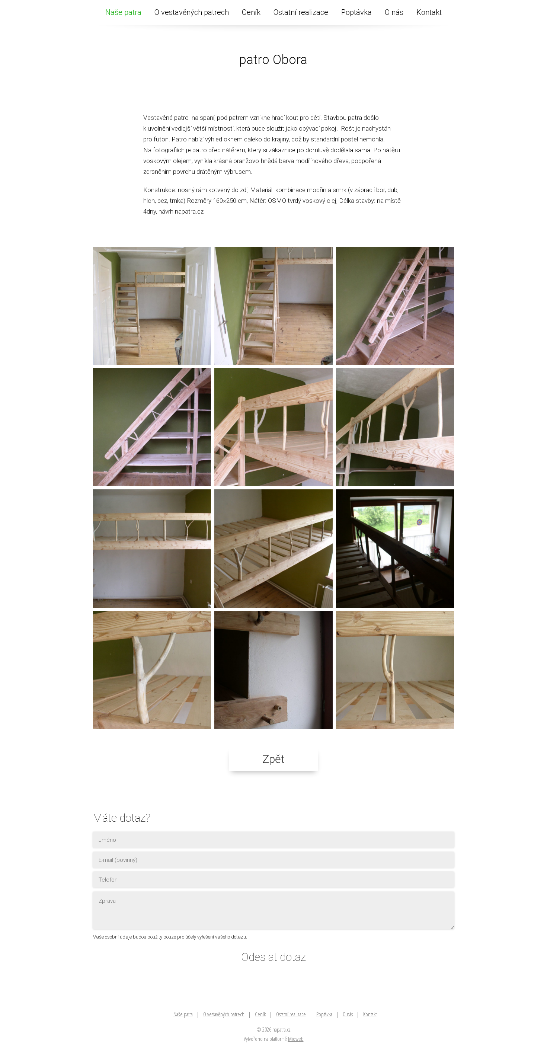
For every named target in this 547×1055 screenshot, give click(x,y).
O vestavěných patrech (191, 12)
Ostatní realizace (301, 12)
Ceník (251, 12)
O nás (394, 12)
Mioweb (296, 1038)
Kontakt (429, 12)
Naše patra (123, 12)
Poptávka (356, 12)
